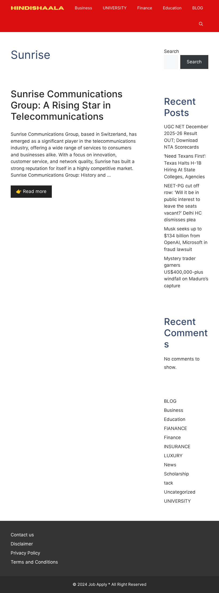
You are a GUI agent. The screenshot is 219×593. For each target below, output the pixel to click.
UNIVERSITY (115, 7)
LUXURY (173, 455)
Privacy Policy (25, 553)
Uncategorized (179, 492)
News (170, 464)
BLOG (197, 7)
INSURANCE (177, 446)
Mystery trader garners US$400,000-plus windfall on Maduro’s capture (186, 272)
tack (168, 483)
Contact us (22, 534)
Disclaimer (22, 544)
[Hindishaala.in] (37, 8)
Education (172, 7)
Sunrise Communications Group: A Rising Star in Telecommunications (67, 105)
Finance (144, 7)
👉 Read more (31, 191)
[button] (201, 24)
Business (83, 7)
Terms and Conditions (34, 562)
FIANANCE (175, 428)
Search (171, 51)
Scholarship (176, 473)
